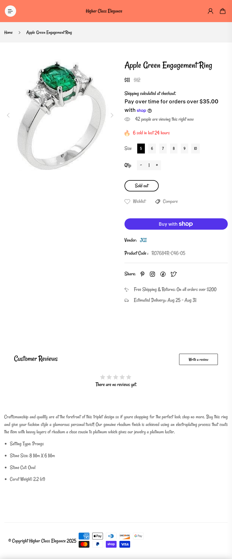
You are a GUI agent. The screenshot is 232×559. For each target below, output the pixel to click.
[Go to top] (222, 539)
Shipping (131, 93)
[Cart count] (222, 11)
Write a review (198, 359)
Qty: (127, 165)
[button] (8, 115)
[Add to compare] (157, 201)
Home (8, 32)
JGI (143, 240)
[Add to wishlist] (127, 201)
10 (195, 148)
